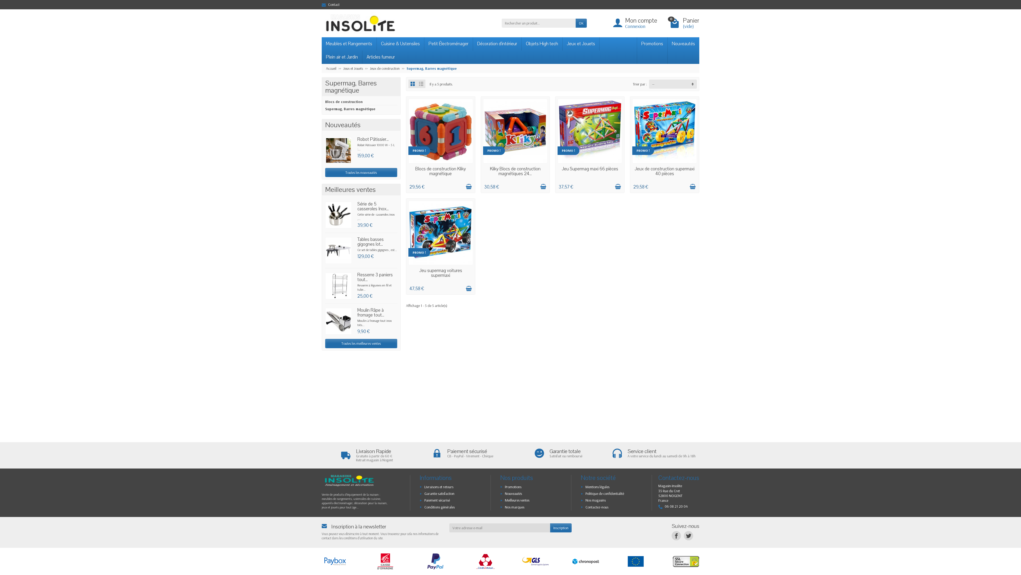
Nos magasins (595, 500)
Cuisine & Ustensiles (400, 44)
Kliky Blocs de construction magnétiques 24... (515, 171)
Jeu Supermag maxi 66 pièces (590, 169)
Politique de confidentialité (604, 493)
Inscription (560, 527)
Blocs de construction (344, 101)
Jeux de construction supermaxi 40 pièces (664, 171)
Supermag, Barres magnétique (350, 108)
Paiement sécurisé (437, 500)
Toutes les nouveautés (361, 172)
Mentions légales (597, 486)
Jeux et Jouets (581, 44)
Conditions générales (439, 507)
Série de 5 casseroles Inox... (373, 206)
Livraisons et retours (438, 486)
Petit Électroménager (448, 44)
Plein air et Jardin (342, 57)
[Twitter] (688, 535)
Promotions (652, 44)
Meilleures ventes (517, 500)
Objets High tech (542, 44)
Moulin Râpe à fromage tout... (370, 312)
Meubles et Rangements (349, 44)
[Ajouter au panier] (469, 187)
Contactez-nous (596, 507)
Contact (334, 4)
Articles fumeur (381, 57)
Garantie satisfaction (439, 493)
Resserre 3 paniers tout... (375, 277)
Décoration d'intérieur (497, 44)
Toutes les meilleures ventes (361, 343)
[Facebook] (676, 535)
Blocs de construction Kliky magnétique (440, 171)
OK (581, 23)
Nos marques (514, 507)
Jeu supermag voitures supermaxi (440, 273)
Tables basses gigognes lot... (370, 241)
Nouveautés (683, 44)
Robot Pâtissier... (373, 139)
